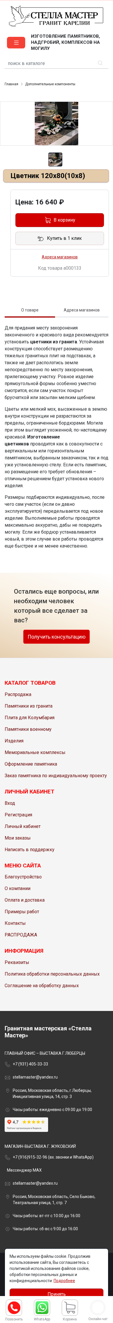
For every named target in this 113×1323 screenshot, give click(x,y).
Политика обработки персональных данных (52, 974)
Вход (10, 803)
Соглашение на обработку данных (42, 985)
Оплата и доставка (25, 900)
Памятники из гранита (28, 706)
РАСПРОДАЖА (21, 935)
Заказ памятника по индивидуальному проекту (56, 775)
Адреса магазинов (60, 257)
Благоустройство (23, 877)
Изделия (14, 741)
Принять (57, 1294)
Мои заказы (18, 838)
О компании (17, 888)
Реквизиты (17, 962)
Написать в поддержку (29, 849)
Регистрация (18, 815)
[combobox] (56, 64)
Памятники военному (28, 729)
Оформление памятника (31, 764)
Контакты (15, 923)
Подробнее (64, 1280)
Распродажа (18, 694)
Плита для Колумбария (29, 717)
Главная (11, 84)
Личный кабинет (23, 826)
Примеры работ (22, 911)
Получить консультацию (56, 637)
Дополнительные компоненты (50, 84)
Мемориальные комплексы (35, 752)
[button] (16, 42)
